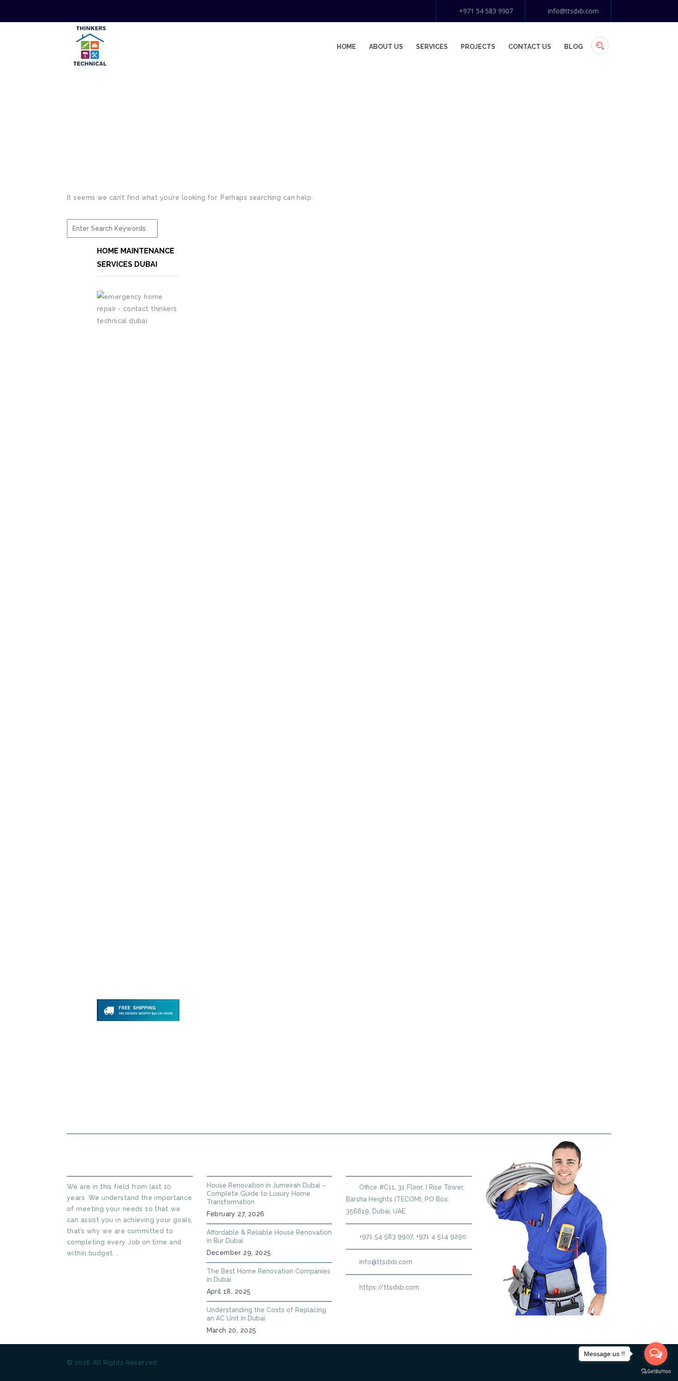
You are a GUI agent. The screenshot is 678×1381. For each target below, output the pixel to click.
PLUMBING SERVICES (292, 1111)
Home (346, 46)
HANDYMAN (369, 1111)
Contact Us (529, 46)
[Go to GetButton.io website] (656, 1372)
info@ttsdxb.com (573, 10)
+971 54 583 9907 (486, 10)
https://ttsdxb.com (389, 1287)
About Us (386, 46)
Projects (478, 46)
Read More (85, 1269)
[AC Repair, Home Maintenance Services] (90, 45)
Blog (573, 46)
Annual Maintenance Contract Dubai (480, 1111)
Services (432, 46)
